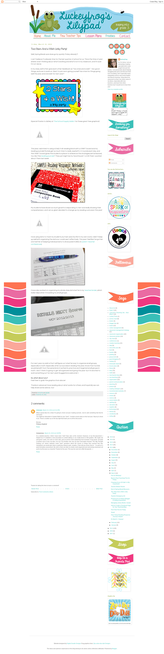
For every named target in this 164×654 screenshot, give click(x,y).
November (114, 452)
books (111, 325)
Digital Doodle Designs (74, 643)
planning (112, 384)
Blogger (114, 648)
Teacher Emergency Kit (118, 496)
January (113, 525)
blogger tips (112, 323)
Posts (112, 160)
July (112, 463)
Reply (38, 427)
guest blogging (113, 359)
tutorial (111, 411)
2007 (111, 533)
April (112, 470)
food (110, 350)
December (114, 449)
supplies (111, 407)
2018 (111, 437)
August (113, 460)
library (111, 368)
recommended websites (116, 391)
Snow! (113, 512)
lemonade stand (114, 364)
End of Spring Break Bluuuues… (121, 489)
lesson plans (113, 366)
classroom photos (114, 336)
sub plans (112, 405)
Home (67, 489)
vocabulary (112, 414)
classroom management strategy (119, 330)
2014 (111, 445)
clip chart (112, 338)
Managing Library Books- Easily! (121, 503)
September (114, 457)
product (111, 386)
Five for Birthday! (116, 475)
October (113, 455)
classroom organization (116, 334)
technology (112, 409)
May (112, 468)
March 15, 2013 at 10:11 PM (51, 410)
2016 (111, 439)
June (113, 465)
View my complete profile (115, 89)
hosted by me (39, 394)
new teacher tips (114, 375)
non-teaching (113, 377)
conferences (113, 341)
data (110, 345)
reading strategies (114, 389)
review (111, 395)
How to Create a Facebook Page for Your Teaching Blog (121, 506)
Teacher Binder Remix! (118, 486)
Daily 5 (111, 310)
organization (113, 379)
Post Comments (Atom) (46, 492)
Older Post (99, 489)
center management (115, 328)
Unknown (39, 410)
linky (45, 394)
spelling (111, 402)
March (113, 473)
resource (112, 393)
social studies (113, 400)
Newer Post (34, 489)
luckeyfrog (123, 59)
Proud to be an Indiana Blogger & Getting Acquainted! (120, 499)
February (114, 522)
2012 (111, 528)
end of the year (113, 348)
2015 (111, 442)
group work (112, 357)
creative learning (114, 343)
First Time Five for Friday (118, 510)
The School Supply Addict (64, 121)
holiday (111, 361)
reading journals (47, 156)
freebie (111, 352)
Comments (113, 163)
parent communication (116, 382)
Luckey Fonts (113, 316)
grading (111, 354)
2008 (111, 531)
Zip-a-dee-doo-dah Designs (101, 643)
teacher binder (90, 290)
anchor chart (113, 319)
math (110, 373)
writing (111, 416)
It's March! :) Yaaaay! (117, 519)
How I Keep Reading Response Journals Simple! (120, 515)
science (111, 398)
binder (111, 321)
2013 (111, 447)
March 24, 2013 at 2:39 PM (53, 433)
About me (112, 308)
